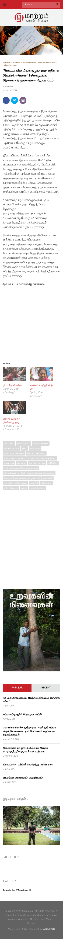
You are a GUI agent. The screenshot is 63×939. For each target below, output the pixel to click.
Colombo (9, 443)
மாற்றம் (24, 488)
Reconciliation (37, 463)
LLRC (24, 448)
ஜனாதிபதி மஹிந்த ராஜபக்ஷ (15, 483)
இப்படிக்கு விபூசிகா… (13, 385)
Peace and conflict (14, 458)
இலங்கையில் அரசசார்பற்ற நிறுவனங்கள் (21, 468)
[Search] (57, 4)
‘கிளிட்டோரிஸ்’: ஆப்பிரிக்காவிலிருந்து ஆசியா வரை (28, 764)
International (11, 448)
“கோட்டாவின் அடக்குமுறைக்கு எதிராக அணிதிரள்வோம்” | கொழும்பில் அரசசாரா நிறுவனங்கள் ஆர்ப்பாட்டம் (31, 75)
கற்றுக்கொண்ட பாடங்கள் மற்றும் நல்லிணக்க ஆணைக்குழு (29, 473)
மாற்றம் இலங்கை (37, 488)
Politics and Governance (42, 458)
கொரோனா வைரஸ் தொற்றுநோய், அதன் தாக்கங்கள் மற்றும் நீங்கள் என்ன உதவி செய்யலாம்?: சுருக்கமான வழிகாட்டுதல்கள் (29, 731)
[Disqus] (31, 538)
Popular (17, 687)
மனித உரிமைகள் (10, 65)
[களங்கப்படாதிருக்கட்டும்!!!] (41, 374)
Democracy (23, 443)
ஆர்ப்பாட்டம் (53, 463)
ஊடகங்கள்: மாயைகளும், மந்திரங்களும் (23, 777)
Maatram (8, 86)
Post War (9, 463)
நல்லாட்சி (52, 62)
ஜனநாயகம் (42, 62)
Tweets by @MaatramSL (17, 890)
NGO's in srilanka (36, 453)
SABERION (49, 929)
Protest (21, 463)
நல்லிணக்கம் (46, 483)
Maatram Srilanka (14, 453)
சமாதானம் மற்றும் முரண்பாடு (24, 62)
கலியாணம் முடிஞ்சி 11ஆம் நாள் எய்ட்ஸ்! (22, 714)
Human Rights (40, 443)
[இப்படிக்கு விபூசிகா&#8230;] (14, 374)
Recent (46, 687)
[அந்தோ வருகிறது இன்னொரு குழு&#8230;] (14, 407)
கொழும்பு (6, 62)
